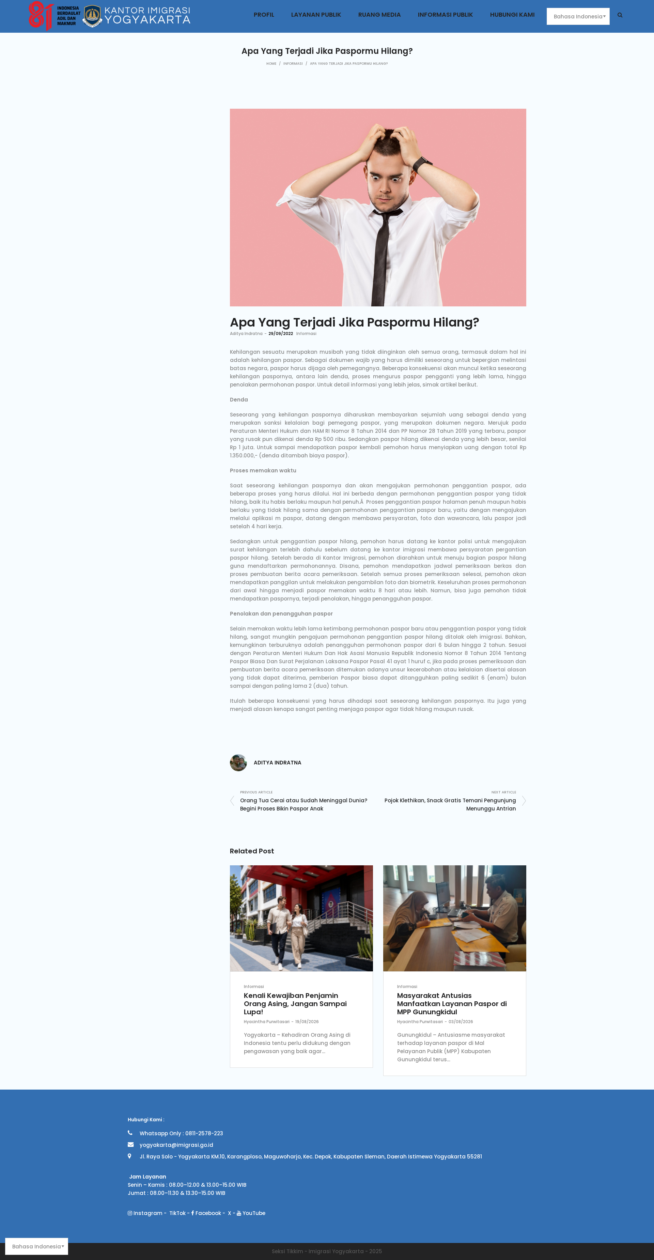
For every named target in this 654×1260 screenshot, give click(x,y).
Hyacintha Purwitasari (267, 1021)
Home (271, 63)
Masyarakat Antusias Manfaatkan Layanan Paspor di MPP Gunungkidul (452, 1004)
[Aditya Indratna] (238, 762)
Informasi (293, 63)
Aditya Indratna (246, 333)
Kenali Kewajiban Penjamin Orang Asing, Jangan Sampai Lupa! (295, 1004)
